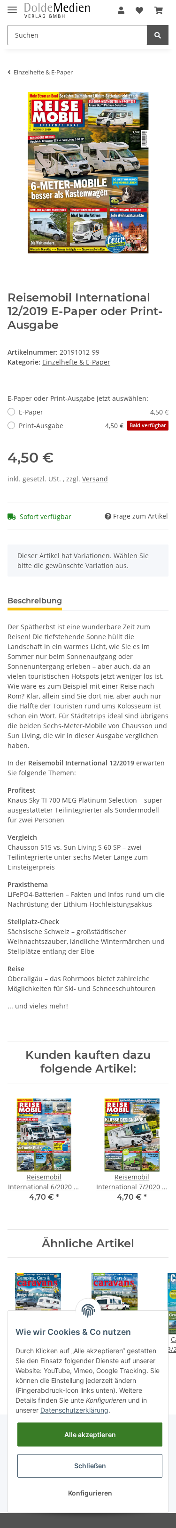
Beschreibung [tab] (35, 600)
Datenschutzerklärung (74, 1410)
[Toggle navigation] (12, 6)
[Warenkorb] (158, 10)
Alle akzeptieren (90, 1434)
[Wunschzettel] (139, 10)
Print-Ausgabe (92, 425)
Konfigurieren (90, 1493)
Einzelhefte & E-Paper (76, 362)
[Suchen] (157, 35)
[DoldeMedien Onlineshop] (57, 10)
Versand (95, 478)
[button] (121, 10)
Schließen (90, 1466)
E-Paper (93, 411)
